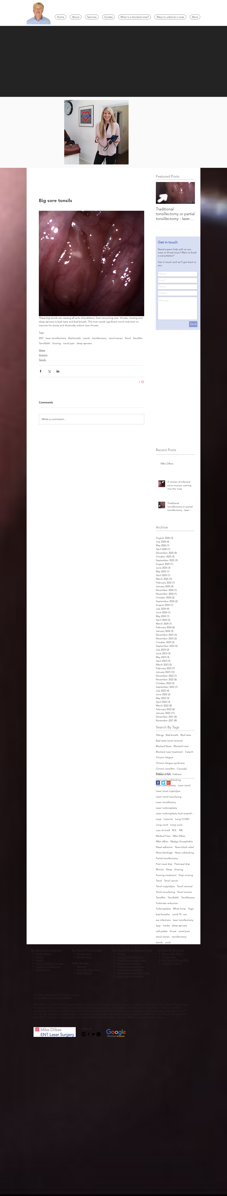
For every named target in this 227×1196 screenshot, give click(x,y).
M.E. (174, 830)
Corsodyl (182, 768)
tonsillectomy (99, 338)
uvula (168, 942)
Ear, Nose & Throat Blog (175, 960)
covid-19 (176, 914)
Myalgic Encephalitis (181, 841)
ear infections (163, 920)
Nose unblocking (184, 852)
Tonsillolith (44, 343)
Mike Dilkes (179, 835)
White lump (179, 908)
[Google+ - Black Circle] (98, 1034)
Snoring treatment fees (130, 969)
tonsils (86, 338)
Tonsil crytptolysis (165, 886)
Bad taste (186, 735)
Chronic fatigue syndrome (170, 763)
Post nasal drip (164, 864)
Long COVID (182, 819)
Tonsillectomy (83, 953)
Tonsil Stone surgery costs (131, 960)
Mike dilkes (162, 841)
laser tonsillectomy (56, 338)
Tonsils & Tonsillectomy (47, 966)
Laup (158, 819)
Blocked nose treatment (169, 751)
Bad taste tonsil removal (169, 740)
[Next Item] (189, 193)
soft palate (162, 931)
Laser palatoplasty (166, 785)
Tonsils (42, 359)
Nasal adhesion (164, 847)
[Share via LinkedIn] (58, 371)
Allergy (160, 735)
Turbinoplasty (163, 908)
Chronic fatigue (164, 757)
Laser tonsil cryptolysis (168, 791)
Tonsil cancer (171, 880)
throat (173, 931)
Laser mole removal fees (130, 976)
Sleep (42, 350)
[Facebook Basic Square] (158, 783)
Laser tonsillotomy (166, 802)
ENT (41, 338)
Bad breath (74, 338)
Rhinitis (160, 869)
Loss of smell (163, 830)
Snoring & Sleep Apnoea (49, 963)
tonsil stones (116, 338)
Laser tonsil (184, 785)
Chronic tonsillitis (165, 768)
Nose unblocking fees (129, 963)
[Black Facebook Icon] (88, 1034)
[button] (75, 17)
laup (158, 925)
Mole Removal (84, 972)
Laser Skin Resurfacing (88, 969)
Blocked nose (181, 746)
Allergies (81, 966)
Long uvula (176, 824)
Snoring (56, 343)
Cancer (39, 956)
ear (185, 914)
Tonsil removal (184, 886)
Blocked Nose (163, 746)
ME (181, 830)
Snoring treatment (166, 875)
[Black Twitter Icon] (93, 1034)
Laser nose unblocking (168, 779)
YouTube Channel (172, 963)
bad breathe (163, 914)
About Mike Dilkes (172, 953)
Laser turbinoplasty (166, 807)
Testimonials (168, 956)
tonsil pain (68, 343)
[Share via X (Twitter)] (49, 371)
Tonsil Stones (42, 969)
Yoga (190, 908)
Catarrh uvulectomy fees (130, 966)
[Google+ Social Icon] (169, 783)
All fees (121, 953)
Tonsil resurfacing (165, 892)
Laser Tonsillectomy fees (130, 956)
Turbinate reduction (167, 903)
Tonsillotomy (188, 897)
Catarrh (189, 751)
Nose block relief (184, 847)
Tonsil (128, 338)
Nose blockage (164, 852)
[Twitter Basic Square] (163, 783)
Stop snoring (186, 875)
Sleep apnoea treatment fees (133, 972)
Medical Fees (163, 835)
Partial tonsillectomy (167, 858)
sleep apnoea (84, 343)
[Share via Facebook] (40, 371)
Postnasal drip (182, 864)
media (166, 925)
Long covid (162, 824)
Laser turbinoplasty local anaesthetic (175, 813)
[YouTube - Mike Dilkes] (83, 1034)
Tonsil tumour (184, 892)
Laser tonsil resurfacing (168, 796)
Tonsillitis (137, 338)
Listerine (168, 819)
